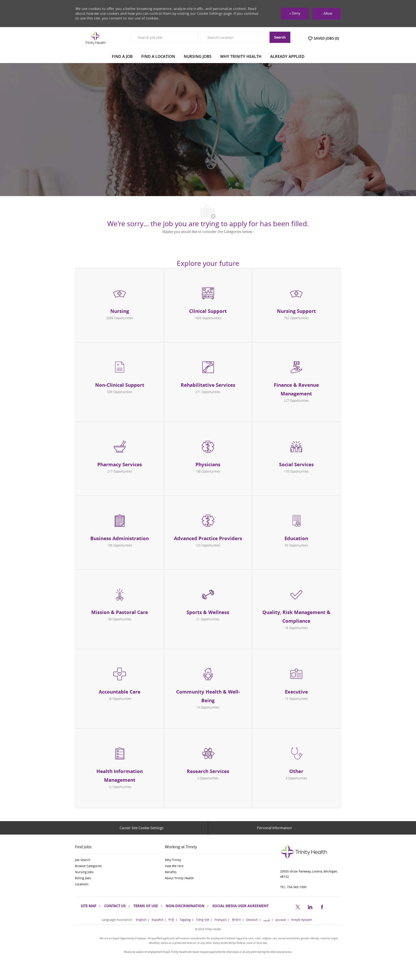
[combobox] (164, 37)
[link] (118, 860)
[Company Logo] (95, 38)
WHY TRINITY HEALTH (241, 56)
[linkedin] (310, 906)
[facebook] (322, 906)
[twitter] (298, 906)
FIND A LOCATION (158, 56)
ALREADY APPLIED (287, 56)
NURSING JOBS (197, 56)
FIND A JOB (122, 56)
